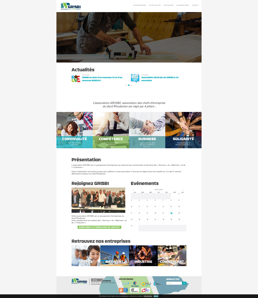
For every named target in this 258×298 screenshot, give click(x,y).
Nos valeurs (169, 5)
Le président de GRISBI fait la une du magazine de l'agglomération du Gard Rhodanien (101, 80)
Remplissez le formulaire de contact (99, 229)
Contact (195, 5)
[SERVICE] (86, 258)
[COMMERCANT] (172, 258)
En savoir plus (148, 296)
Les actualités (155, 5)
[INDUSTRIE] (143, 258)
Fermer (156, 296)
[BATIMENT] (114, 258)
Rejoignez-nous (183, 5)
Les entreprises (139, 5)
